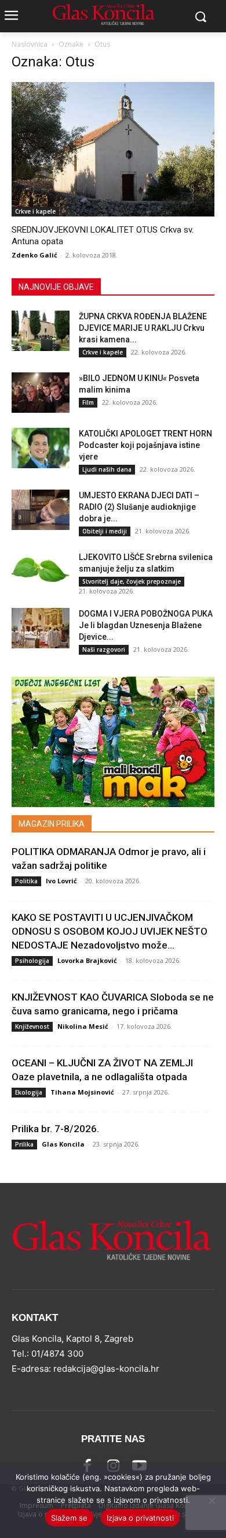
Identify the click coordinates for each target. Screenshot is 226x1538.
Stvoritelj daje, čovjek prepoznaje (131, 581)
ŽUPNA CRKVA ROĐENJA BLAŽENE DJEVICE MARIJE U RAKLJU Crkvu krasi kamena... (143, 328)
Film (88, 402)
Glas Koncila (63, 1144)
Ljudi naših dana (107, 469)
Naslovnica (30, 44)
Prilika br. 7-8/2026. (55, 1128)
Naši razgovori (103, 649)
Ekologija (28, 1092)
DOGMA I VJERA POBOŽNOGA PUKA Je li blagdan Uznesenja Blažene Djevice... (146, 625)
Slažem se (69, 1517)
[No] (211, 1500)
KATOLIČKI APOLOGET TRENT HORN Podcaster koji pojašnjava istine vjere (145, 445)
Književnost (32, 1026)
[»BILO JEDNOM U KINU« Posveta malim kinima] (41, 392)
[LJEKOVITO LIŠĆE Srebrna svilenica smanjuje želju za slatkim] (41, 571)
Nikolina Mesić (82, 1026)
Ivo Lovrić (61, 880)
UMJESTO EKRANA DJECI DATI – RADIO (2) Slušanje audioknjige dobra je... (139, 507)
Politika (26, 881)
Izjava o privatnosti (140, 1517)
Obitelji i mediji (104, 531)
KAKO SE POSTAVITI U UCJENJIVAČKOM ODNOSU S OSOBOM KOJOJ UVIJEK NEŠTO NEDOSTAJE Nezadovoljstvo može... (109, 931)
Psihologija (32, 961)
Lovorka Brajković (87, 960)
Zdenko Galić (34, 255)
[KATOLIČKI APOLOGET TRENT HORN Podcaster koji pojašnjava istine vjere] (41, 448)
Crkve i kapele (35, 211)
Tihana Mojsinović (82, 1092)
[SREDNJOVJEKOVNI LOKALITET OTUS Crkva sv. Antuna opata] (113, 149)
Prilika (24, 1144)
